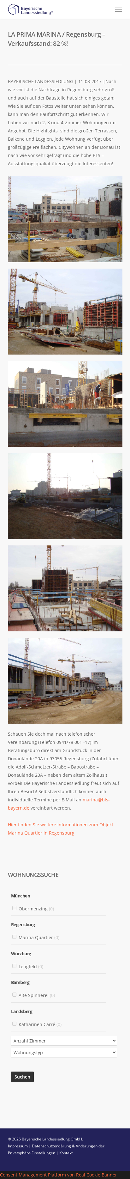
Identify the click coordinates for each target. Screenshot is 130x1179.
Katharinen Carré (40, 1024)
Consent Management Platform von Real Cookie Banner (58, 1175)
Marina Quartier (39, 938)
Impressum (18, 1146)
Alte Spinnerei (37, 996)
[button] (118, 9)
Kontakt (66, 1153)
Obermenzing (36, 909)
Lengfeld (31, 966)
